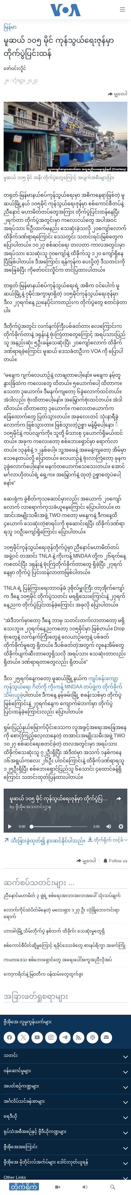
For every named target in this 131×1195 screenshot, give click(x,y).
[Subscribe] (106, 1037)
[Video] (57, 1187)
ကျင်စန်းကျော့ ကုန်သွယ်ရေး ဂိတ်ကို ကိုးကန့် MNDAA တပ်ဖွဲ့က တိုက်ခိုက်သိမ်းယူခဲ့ (63, 687)
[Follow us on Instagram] (51, 1037)
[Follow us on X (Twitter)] (23, 1037)
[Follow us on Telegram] (65, 1037)
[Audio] (85, 1187)
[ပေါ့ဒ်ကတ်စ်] (92, 1037)
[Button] (117, 94)
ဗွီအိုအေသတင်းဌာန (33, 806)
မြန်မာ (10, 27)
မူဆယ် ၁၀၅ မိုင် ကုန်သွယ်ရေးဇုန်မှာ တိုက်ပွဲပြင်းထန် (63, 798)
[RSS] (78, 1037)
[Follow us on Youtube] (37, 1037)
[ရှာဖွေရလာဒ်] (113, 1187)
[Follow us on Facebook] (9, 1037)
